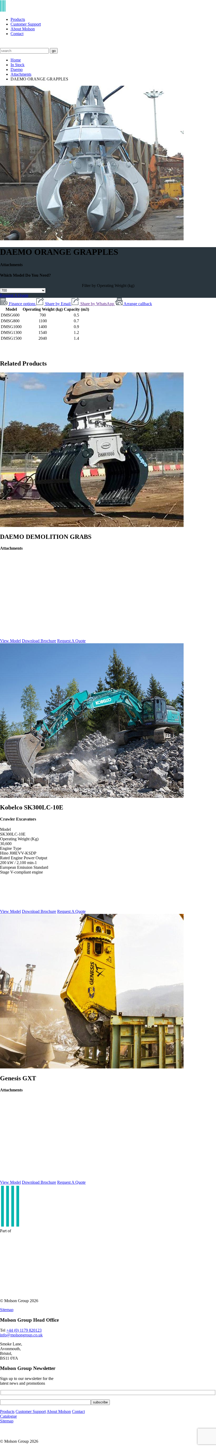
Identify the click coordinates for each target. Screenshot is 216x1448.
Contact (17, 33)
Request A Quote (14, 295)
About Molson (23, 29)
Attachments (21, 74)
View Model (10, 641)
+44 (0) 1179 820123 (24, 1330)
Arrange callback (138, 303)
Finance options (22, 303)
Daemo (17, 69)
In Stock (17, 65)
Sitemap (6, 1309)
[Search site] (3, 45)
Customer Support (26, 24)
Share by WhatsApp (97, 303)
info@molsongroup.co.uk (21, 1335)
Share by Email (58, 303)
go (54, 51)
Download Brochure (39, 641)
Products (18, 19)
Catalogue (8, 1416)
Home (16, 60)
